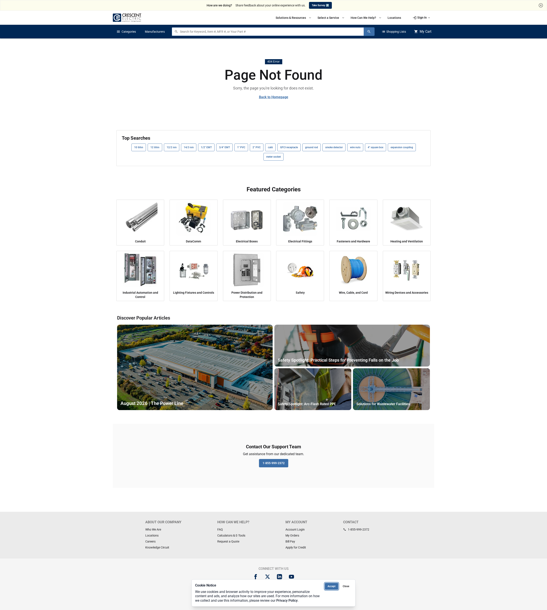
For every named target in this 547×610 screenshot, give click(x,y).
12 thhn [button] (154, 147)
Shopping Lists (394, 32)
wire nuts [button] (355, 147)
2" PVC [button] (257, 147)
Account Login (295, 529)
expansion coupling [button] (402, 147)
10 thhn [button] (138, 147)
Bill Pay (290, 541)
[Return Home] (127, 17)
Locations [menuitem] (394, 17)
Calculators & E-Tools (231, 535)
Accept (331, 586)
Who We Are (153, 529)
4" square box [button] (375, 147)
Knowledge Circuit (157, 547)
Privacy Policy (287, 600)
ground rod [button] (311, 147)
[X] (267, 576)
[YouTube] (291, 576)
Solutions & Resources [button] (294, 18)
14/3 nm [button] (189, 147)
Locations (152, 535)
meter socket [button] (273, 156)
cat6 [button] (270, 147)
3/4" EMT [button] (224, 147)
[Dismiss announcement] (540, 5)
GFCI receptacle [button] (289, 147)
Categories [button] (126, 32)
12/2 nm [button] (171, 147)
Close (346, 586)
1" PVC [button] (241, 147)
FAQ (220, 529)
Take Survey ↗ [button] (320, 5)
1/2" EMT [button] (206, 147)
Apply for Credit (295, 547)
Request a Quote (228, 541)
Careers (150, 541)
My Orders (292, 535)
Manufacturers (155, 31)
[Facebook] (255, 576)
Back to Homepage (273, 97)
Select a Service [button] (331, 18)
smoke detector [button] (334, 147)
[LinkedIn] (279, 576)
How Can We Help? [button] (366, 18)
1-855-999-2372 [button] (274, 463)
